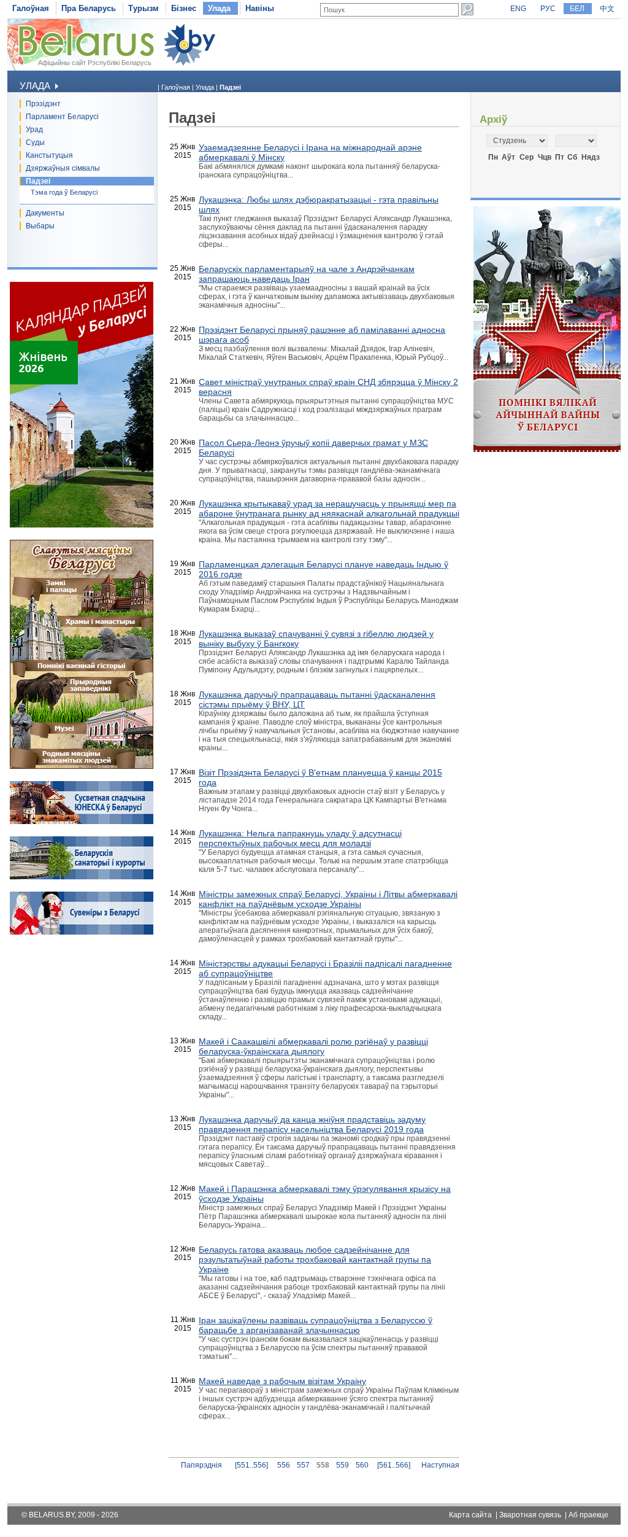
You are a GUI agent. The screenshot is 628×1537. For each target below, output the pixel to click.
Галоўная (30, 8)
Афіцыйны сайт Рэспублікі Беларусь (94, 62)
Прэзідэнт (43, 103)
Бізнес (183, 8)
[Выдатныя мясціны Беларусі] (81, 766)
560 (362, 1465)
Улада (219, 8)
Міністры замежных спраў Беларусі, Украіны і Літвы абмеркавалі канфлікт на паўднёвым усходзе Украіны (328, 899)
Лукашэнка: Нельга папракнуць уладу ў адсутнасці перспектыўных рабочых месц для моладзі (300, 838)
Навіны (259, 8)
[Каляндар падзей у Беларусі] (81, 525)
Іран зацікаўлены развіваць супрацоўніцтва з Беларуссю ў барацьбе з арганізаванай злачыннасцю (315, 1325)
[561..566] (393, 1465)
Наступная (440, 1465)
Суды (35, 142)
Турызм (143, 8)
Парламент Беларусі (62, 116)
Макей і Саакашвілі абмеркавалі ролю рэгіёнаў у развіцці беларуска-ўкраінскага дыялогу (313, 1046)
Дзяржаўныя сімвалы (63, 168)
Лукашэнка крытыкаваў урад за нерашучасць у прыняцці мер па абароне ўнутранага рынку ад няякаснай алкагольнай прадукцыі (329, 508)
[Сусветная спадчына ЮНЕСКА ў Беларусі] (81, 821)
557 (303, 1465)
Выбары (40, 226)
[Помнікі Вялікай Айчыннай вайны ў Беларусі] (547, 449)
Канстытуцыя (49, 155)
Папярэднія (201, 1465)
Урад (34, 129)
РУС (548, 8)
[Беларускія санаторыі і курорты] (81, 877)
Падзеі (38, 181)
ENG (518, 8)
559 (342, 1465)
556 (283, 1465)
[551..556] (251, 1465)
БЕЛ (577, 8)
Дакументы (45, 213)
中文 (607, 8)
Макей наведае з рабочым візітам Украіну (282, 1381)
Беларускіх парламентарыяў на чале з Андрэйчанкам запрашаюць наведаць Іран (307, 274)
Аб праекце (588, 1515)
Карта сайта (470, 1515)
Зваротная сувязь (530, 1515)
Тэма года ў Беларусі (64, 192)
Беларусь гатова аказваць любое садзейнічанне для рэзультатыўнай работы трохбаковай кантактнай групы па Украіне (315, 1259)
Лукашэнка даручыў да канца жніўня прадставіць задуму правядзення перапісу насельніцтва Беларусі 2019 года (312, 1124)
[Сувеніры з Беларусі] (81, 932)
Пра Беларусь (88, 8)
